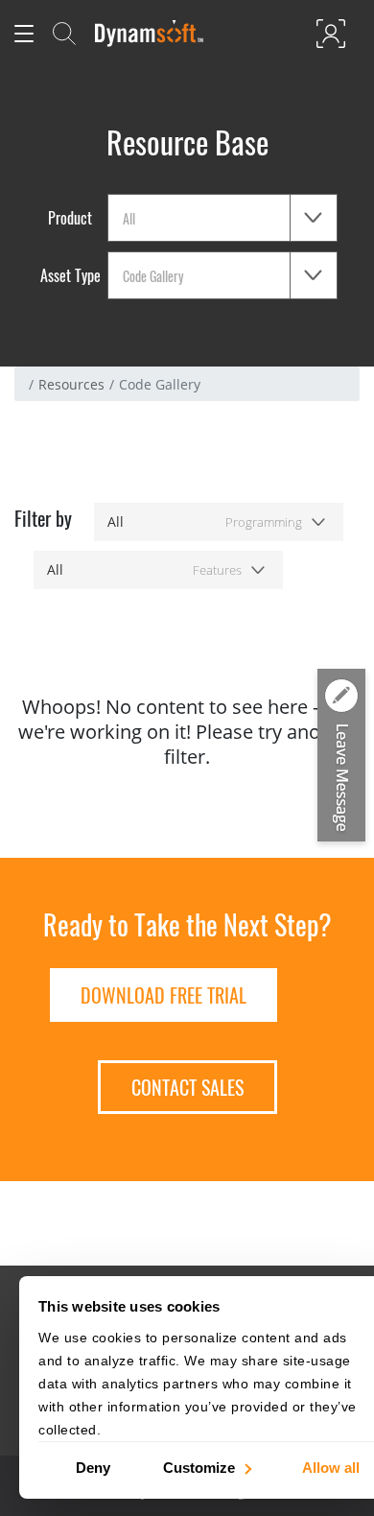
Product (70, 217)
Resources (71, 384)
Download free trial (163, 995)
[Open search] (64, 33)
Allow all (331, 1466)
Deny (93, 1466)
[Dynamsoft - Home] (150, 33)
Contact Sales (187, 1087)
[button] (341, 757)
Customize (199, 1466)
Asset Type (70, 275)
